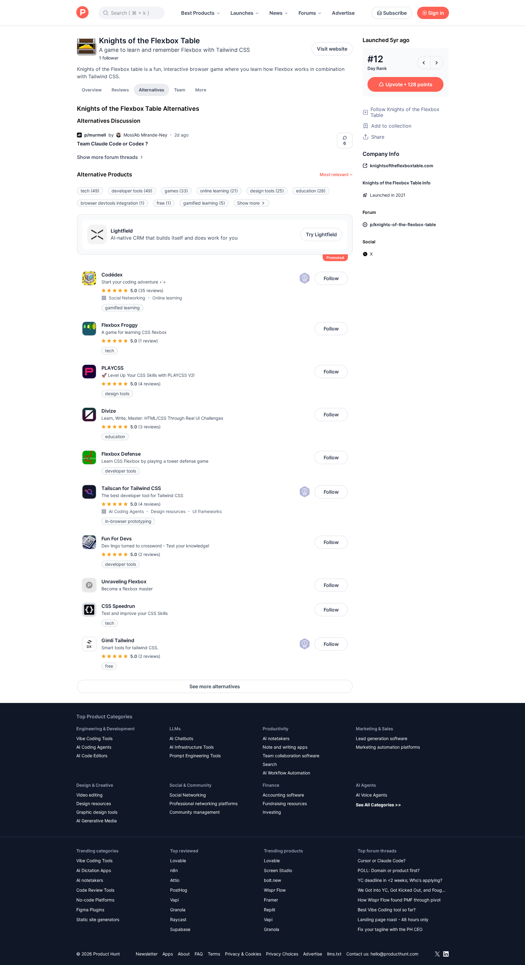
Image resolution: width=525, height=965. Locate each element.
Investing (272, 812)
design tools (267, 190)
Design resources (168, 511)
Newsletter (147, 953)
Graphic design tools (96, 812)
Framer (271, 899)
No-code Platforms (95, 899)
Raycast (178, 919)
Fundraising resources (285, 803)
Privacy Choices (282, 953)
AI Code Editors (91, 755)
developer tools (132, 190)
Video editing (89, 794)
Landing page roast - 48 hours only (393, 919)
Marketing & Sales (374, 728)
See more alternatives (214, 686)
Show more (248, 203)
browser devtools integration (112, 203)
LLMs (175, 728)
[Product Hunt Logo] (82, 12)
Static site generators (97, 919)
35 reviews (151, 290)
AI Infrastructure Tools (191, 747)
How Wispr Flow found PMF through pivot (399, 899)
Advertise (343, 13)
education (310, 190)
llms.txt (334, 953)
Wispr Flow (275, 890)
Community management (194, 812)
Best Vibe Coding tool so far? (387, 909)
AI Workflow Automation (286, 772)
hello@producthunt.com (394, 953)
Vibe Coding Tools (94, 738)
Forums (307, 13)
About (184, 953)
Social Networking (127, 297)
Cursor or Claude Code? (381, 860)
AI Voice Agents (371, 794)
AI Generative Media (96, 820)
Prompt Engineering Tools (195, 755)
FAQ (199, 953)
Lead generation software (381, 738)
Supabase (180, 929)
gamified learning (204, 203)
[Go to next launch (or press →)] (437, 62)
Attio (174, 880)
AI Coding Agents (126, 511)
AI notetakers (276, 738)
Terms (214, 953)
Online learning (167, 297)
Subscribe (395, 13)
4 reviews (149, 383)
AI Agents (366, 785)
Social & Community (190, 785)
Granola (177, 909)
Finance (271, 785)
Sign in (436, 13)
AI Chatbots (181, 738)
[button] (200, 90)
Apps (167, 953)
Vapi (174, 899)
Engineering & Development (105, 728)
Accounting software (283, 794)
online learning (219, 190)
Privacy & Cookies (243, 953)
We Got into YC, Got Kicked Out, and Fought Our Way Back (402, 890)
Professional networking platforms (203, 803)
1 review (148, 340)
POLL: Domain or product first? (389, 870)
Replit (269, 909)
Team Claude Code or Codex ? (112, 144)
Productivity (275, 728)
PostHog (178, 890)
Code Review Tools (95, 890)
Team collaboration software (291, 755)
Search (270, 764)
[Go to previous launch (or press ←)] (424, 62)
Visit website (332, 49)
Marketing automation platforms (388, 747)
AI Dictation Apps (93, 870)
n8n (174, 870)
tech (90, 190)
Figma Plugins (90, 909)
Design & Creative (94, 785)
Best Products (198, 13)
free (164, 203)
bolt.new (272, 880)
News (276, 13)
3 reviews (149, 426)
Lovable (178, 860)
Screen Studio (278, 870)
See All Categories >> (378, 804)
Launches (241, 13)
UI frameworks (207, 511)
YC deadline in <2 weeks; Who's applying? (400, 880)
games (176, 190)
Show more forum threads (107, 157)
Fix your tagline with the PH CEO (390, 929)
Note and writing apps (285, 747)
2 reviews (149, 554)
